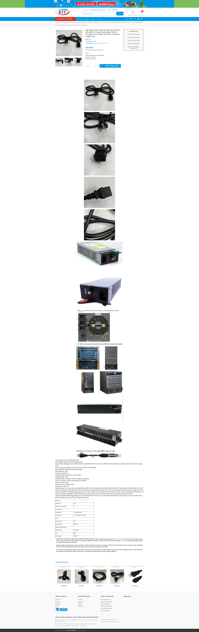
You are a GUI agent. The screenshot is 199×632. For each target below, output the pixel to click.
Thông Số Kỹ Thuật (60, 76)
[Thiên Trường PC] (63, 12)
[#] (99, 4)
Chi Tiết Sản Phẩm (59, 74)
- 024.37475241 (101, 10)
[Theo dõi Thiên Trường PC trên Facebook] (127, 19)
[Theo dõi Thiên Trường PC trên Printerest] (142, 19)
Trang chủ (57, 599)
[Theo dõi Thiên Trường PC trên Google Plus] (134, 19)
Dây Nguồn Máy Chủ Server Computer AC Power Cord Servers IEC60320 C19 (81, 22)
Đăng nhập (130, 15)
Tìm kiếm (80, 599)
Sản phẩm (86, 19)
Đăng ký (136, 15)
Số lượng (88, 66)
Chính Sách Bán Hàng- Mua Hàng (63, 77)
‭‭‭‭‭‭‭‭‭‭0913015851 (115, 10)
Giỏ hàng (80, 606)
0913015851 (94, 10)
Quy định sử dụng (105, 610)
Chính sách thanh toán (106, 606)
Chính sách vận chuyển (106, 601)
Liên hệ (93, 19)
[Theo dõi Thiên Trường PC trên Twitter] (131, 19)
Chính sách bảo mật (106, 599)
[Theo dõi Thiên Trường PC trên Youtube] (138, 19)
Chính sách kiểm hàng (106, 608)
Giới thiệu (79, 19)
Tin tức (99, 19)
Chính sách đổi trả (105, 604)
